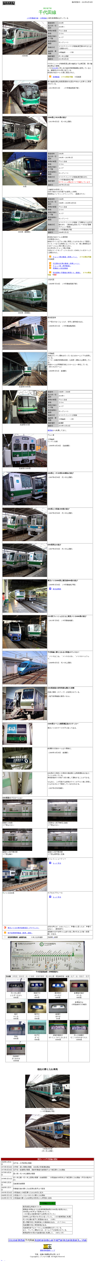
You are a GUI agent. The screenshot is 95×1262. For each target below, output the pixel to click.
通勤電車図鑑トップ (47, 1250)
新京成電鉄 (57, 589)
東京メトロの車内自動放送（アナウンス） (23, 928)
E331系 (55, 68)
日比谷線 (13, 1240)
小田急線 (43, 18)
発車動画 (56, 77)
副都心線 (48, 1240)
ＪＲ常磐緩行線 (32, 18)
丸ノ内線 (82, 1240)
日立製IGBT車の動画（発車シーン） (66, 263)
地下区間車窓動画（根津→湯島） (20, 933)
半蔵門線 (58, 1240)
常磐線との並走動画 (60, 268)
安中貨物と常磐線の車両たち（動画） (67, 273)
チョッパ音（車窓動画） (62, 266)
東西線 (50, 430)
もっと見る (57, 863)
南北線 (66, 1240)
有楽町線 (39, 1240)
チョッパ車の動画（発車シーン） (65, 257)
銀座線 (73, 1240)
